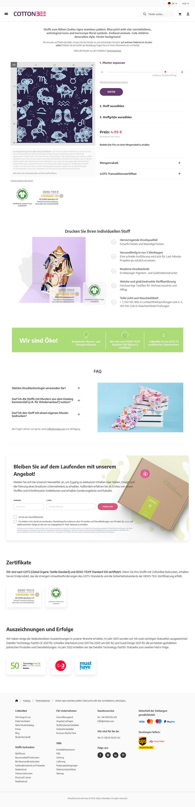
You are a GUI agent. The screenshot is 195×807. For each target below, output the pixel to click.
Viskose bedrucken (23, 773)
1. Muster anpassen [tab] (112, 62)
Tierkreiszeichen (114, 50)
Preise (18, 729)
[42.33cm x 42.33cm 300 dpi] (165, 72)
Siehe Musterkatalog (24, 725)
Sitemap (60, 773)
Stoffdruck (20, 753)
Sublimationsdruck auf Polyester (30, 765)
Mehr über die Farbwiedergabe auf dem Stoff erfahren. (35, 173)
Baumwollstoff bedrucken (27, 757)
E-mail (48, 500)
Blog (17, 733)
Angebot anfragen (64, 721)
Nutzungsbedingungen (67, 765)
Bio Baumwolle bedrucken (27, 761)
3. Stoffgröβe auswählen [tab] (116, 117)
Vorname (17, 500)
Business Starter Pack (66, 733)
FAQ (58, 753)
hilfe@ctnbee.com (56, 429)
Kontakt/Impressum (65, 749)
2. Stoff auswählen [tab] (112, 106)
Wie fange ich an (23, 717)
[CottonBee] (30, 14)
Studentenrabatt (22, 737)
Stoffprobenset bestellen (67, 725)
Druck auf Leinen (23, 777)
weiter (111, 92)
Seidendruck (21, 769)
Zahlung (60, 757)
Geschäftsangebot (64, 717)
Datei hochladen (22, 721)
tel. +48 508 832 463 (107, 717)
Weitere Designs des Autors (22, 181)
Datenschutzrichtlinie (66, 769)
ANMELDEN (108, 506)
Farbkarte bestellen (65, 729)
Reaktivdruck (21, 781)
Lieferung (60, 761)
